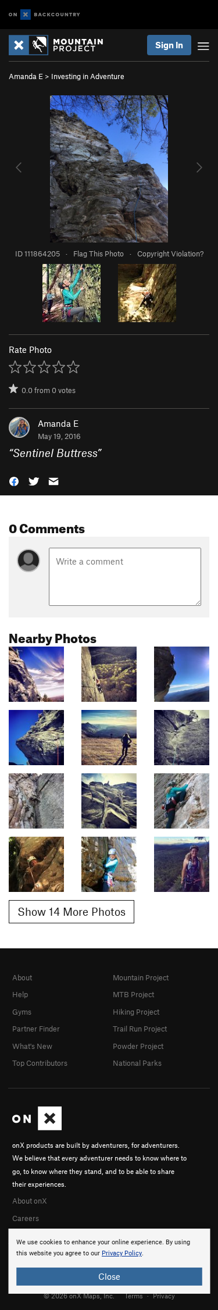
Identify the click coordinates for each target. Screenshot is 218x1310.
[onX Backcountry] (44, 15)
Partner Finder (36, 1028)
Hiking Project (136, 1011)
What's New (32, 1046)
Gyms (21, 1011)
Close (109, 1276)
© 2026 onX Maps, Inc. (79, 1295)
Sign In (169, 45)
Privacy (164, 1295)
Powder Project (138, 1046)
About (22, 977)
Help (20, 994)
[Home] (62, 45)
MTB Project (133, 994)
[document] (109, 1261)
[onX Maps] (37, 1127)
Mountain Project (141, 977)
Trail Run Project (140, 1028)
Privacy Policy (122, 1253)
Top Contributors (39, 1063)
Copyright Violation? (170, 253)
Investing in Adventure (87, 76)
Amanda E (26, 76)
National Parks (137, 1063)
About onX (29, 1200)
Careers (25, 1218)
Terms (133, 1295)
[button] (14, 480)
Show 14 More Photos (71, 911)
